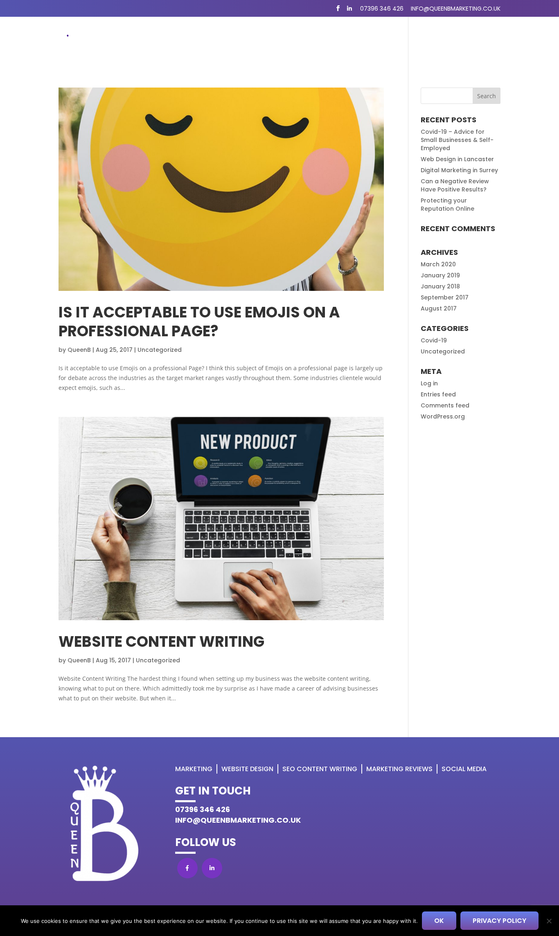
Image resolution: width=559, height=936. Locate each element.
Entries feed (438, 394)
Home (176, 41)
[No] (549, 921)
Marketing (213, 41)
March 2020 (438, 264)
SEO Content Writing (348, 41)
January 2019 (440, 275)
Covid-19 (434, 340)
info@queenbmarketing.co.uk (455, 8)
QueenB (79, 350)
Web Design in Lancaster (457, 159)
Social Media (464, 769)
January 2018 (440, 286)
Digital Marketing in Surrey (459, 170)
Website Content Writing (161, 641)
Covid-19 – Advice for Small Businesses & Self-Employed (457, 140)
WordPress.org (443, 416)
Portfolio (441, 41)
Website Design (276, 41)
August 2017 (439, 308)
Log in (429, 383)
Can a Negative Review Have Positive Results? (455, 185)
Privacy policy (499, 920)
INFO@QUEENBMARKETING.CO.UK (238, 820)
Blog (404, 41)
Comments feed (445, 405)
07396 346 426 (381, 8)
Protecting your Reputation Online (447, 204)
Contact (484, 41)
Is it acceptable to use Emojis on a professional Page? (199, 322)
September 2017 (445, 297)
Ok (439, 920)
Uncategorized (159, 350)
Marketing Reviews (399, 769)
